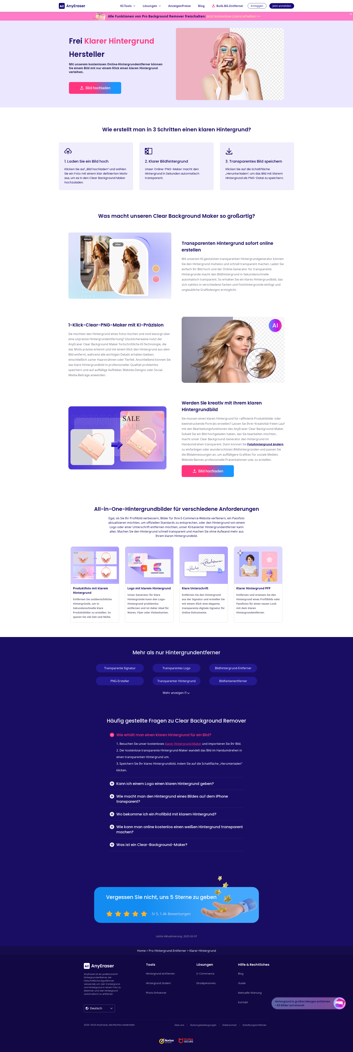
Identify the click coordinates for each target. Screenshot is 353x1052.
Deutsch (96, 1008)
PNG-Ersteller (119, 681)
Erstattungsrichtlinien (254, 1025)
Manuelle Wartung (250, 993)
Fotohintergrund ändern (265, 444)
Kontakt (243, 1002)
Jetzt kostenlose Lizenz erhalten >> (233, 16)
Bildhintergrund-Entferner (233, 668)
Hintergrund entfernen (160, 973)
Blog (201, 6)
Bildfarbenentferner (233, 681)
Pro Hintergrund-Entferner (167, 951)
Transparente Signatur (120, 668)
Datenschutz (229, 1025)
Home (141, 951)
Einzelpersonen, (206, 983)
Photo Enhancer (156, 993)
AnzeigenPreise (179, 6)
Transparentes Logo (176, 668)
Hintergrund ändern (158, 983)
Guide (242, 983)
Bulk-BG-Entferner (229, 6)
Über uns (179, 1025)
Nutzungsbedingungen (203, 1025)
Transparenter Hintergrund (176, 681)
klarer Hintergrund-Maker (183, 744)
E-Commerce (205, 973)
